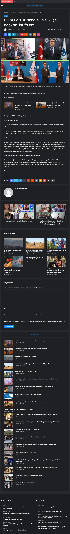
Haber (12, 12)
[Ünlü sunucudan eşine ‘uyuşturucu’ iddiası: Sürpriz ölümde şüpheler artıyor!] (56, 261)
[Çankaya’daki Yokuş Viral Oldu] (8, 485)
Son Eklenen (35, 334)
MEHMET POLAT (11, 29)
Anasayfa (7, 12)
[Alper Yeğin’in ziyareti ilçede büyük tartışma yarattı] (41, 105)
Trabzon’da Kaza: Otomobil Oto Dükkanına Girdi (30, 437)
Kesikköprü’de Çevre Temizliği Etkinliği (56, 251)
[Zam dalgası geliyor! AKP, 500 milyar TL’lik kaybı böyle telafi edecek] (8, 381)
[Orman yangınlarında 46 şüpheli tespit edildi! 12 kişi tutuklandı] (13, 261)
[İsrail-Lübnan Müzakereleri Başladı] (13, 243)
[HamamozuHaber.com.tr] (35, 5)
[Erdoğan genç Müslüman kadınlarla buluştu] (8, 477)
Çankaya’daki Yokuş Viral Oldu (24, 483)
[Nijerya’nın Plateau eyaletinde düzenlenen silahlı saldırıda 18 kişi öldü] (8, 470)
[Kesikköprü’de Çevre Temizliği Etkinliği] (56, 243)
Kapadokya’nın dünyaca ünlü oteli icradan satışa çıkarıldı (33, 402)
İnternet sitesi (40, 315)
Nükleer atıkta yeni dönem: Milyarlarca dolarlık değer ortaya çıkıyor (36, 414)
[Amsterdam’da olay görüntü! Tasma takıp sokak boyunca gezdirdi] (8, 447)
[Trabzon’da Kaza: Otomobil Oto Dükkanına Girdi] (8, 439)
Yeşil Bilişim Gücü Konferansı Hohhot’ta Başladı (34, 258)
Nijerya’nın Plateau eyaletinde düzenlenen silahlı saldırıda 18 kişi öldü (36, 467)
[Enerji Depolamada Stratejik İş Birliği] (8, 454)
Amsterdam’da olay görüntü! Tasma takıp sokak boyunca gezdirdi (35, 445)
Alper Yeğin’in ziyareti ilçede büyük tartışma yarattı (31, 348)
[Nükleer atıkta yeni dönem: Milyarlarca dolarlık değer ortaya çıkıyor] (8, 416)
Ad (5, 308)
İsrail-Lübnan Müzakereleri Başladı (23, 1)
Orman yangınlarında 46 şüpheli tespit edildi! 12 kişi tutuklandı (12, 270)
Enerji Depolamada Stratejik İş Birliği (26, 452)
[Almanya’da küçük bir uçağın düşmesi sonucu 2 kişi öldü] (35, 243)
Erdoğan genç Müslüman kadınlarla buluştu (28, 475)
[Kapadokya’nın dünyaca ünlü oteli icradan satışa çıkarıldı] (8, 404)
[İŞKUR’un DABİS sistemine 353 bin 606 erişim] (8, 396)
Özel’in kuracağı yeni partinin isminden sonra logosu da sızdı (24, 105)
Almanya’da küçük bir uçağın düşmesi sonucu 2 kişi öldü (35, 251)
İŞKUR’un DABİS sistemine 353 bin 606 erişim (28, 394)
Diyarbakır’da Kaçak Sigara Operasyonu (27, 429)
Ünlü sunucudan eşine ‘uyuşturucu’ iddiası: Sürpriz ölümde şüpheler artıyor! (55, 270)
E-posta (6, 315)
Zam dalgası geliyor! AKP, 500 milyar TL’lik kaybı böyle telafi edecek (36, 379)
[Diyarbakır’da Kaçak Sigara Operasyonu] (8, 432)
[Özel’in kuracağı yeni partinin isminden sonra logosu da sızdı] (8, 105)
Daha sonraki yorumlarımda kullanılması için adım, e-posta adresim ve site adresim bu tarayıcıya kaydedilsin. (35, 321)
